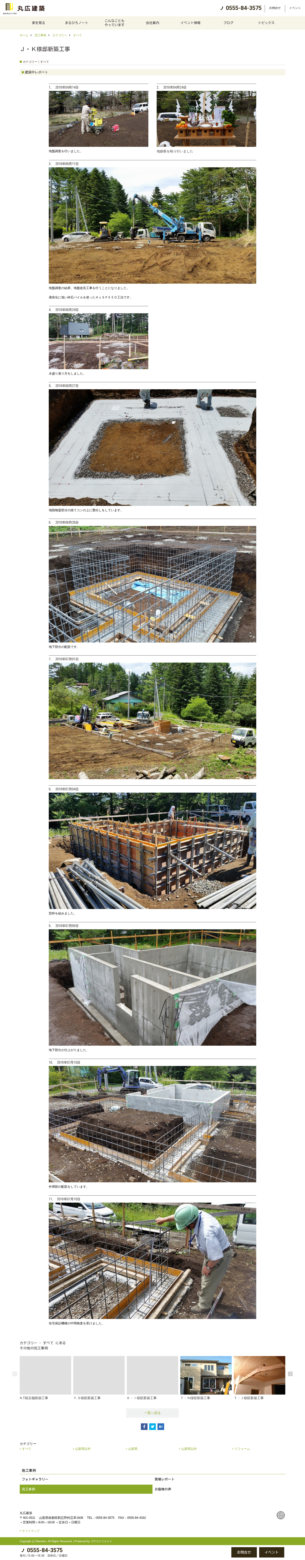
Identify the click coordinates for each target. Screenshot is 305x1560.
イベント (295, 8)
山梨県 (133, 1448)
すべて (26, 1448)
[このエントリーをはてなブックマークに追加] (160, 1426)
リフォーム (242, 1448)
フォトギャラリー (35, 1479)
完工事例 (28, 1489)
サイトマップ (30, 1530)
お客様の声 (163, 1489)
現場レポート (164, 1479)
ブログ (228, 22)
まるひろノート (76, 22)
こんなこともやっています (114, 23)
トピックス (266, 22)
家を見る (38, 22)
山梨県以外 (83, 1448)
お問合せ (275, 8)
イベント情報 (190, 22)
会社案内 (152, 22)
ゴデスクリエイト (101, 1541)
